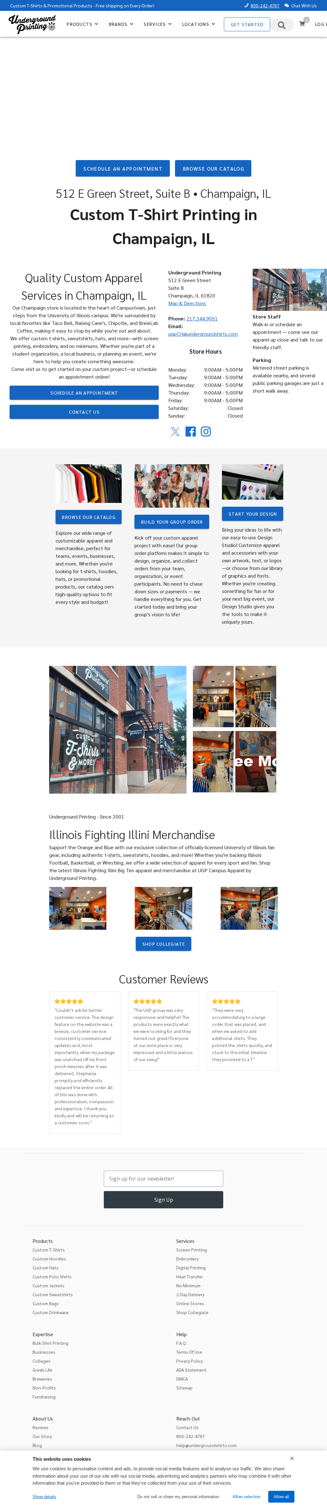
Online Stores (190, 1303)
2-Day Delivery (190, 1294)
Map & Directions (187, 303)
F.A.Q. (181, 1343)
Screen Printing (191, 1249)
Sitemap (184, 1387)
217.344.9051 (202, 318)
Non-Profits (44, 1387)
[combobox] (282, 25)
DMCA (182, 1379)
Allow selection (246, 1496)
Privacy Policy (189, 1361)
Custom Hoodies (49, 1258)
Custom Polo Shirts (52, 1276)
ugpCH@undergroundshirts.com (203, 333)
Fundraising (44, 1396)
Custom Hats (45, 1267)
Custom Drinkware (51, 1312)
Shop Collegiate (192, 1312)
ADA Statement (191, 1370)
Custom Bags (46, 1303)
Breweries (42, 1379)
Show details (44, 1496)
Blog (37, 1445)
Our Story (42, 1436)
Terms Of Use (189, 1352)
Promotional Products (70, 5)
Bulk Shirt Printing (50, 1343)
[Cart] (302, 23)
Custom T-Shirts (26, 5)
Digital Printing (191, 1267)
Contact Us (187, 1427)
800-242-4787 (265, 5)
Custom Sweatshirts (53, 1294)
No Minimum (188, 1285)
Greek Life (42, 1370)
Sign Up (163, 1199)
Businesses (44, 1352)
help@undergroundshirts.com (206, 1445)
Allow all (281, 1496)
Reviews (41, 1427)
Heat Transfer (189, 1276)
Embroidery (187, 1258)
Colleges (41, 1361)
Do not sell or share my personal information (178, 1496)
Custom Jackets (49, 1285)
